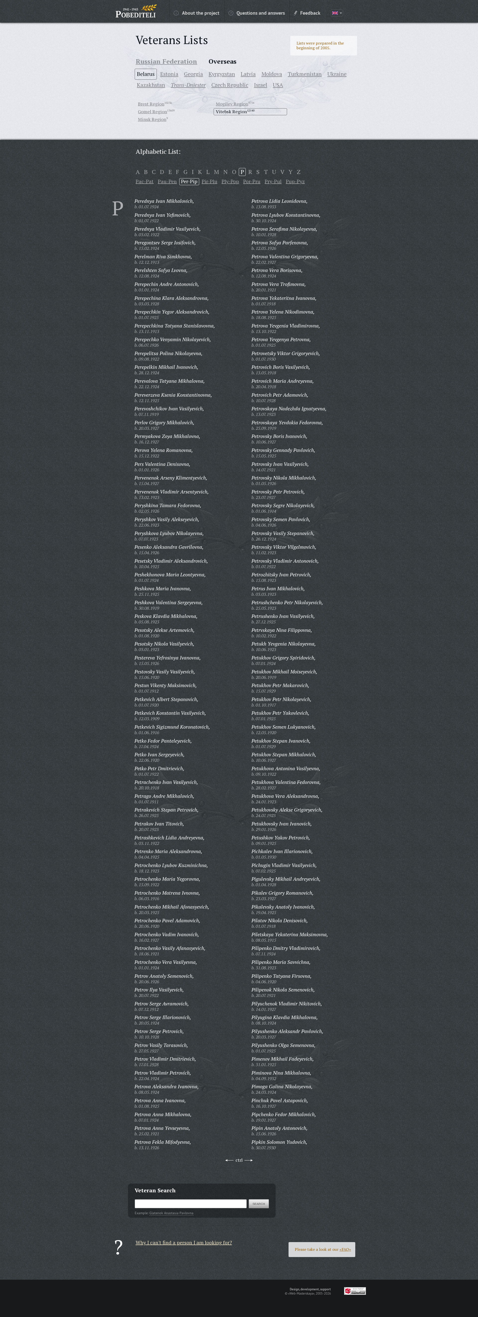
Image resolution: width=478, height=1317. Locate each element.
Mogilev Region (232, 104)
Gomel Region (152, 111)
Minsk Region (152, 119)
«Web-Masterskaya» (301, 1293)
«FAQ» (345, 1249)
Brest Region (151, 104)
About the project (200, 13)
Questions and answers (261, 13)
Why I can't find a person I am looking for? (184, 1242)
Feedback (310, 13)
